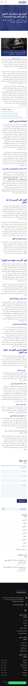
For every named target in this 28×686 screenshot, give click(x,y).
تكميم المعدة (24, 645)
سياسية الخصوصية (22, 633)
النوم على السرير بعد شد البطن (10, 113)
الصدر (24, 530)
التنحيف (11, 54)
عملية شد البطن (15, 59)
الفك (24, 536)
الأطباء (25, 625)
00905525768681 (22, 605)
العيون (23, 533)
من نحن (25, 620)
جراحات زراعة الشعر (20, 549)
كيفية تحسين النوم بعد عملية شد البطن (12, 116)
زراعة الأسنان (23, 648)
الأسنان (23, 520)
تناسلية (23, 546)
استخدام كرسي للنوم (8, 111)
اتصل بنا (25, 623)
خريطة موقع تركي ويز (21, 630)
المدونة (23, 539)
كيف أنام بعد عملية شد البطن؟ (10, 115)
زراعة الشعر (24, 643)
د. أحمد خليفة (7, 52)
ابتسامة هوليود (23, 650)
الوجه (24, 543)
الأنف (24, 523)
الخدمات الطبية (23, 628)
